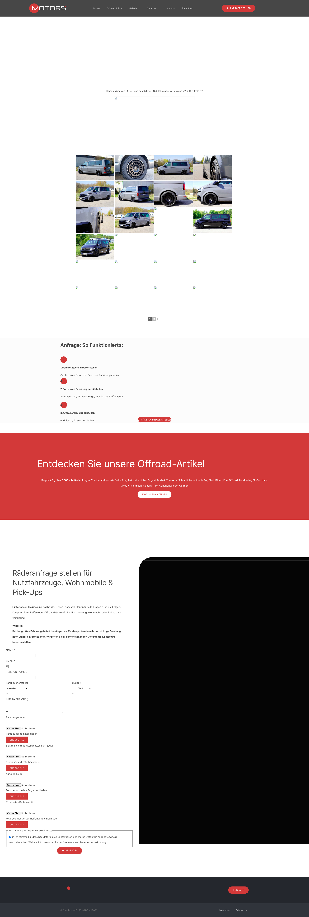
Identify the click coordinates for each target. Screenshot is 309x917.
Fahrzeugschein (15, 717)
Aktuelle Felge (14, 773)
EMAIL (10, 660)
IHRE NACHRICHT (17, 699)
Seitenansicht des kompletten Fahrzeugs (30, 745)
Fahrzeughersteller (17, 682)
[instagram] (264, 8)
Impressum (224, 910)
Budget (76, 682)
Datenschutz (242, 910)
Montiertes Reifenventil (19, 802)
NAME (10, 650)
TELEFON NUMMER (17, 671)
